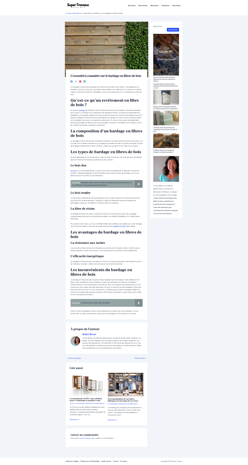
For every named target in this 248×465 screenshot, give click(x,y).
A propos (123, 461)
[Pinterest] (80, 81)
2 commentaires (113, 404)
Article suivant (141, 358)
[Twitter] (76, 81)
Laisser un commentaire (77, 403)
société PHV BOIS (119, 226)
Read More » (74, 419)
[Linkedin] (85, 81)
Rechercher (157, 26)
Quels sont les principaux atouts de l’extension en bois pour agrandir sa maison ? (164, 79)
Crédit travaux (106, 461)
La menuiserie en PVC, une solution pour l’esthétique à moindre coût (86, 399)
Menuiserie (89, 403)
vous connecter (85, 438)
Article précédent (73, 358)
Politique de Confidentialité (89, 461)
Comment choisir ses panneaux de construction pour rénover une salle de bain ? (165, 129)
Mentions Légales (72, 461)
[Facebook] (71, 81)
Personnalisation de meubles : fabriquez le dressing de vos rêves (123, 400)
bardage (82, 110)
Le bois (73, 171)
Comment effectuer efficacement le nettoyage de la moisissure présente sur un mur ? (165, 85)
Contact (116, 461)
